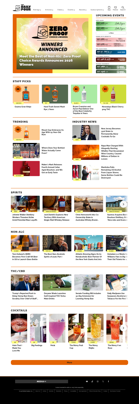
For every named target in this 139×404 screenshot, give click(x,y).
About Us (37, 391)
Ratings (36, 10)
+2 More (111, 33)
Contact (105, 391)
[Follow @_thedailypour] (103, 381)
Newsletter (58, 391)
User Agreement (83, 391)
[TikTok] (92, 381)
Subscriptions (97, 10)
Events (71, 10)
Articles (48, 10)
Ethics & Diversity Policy (95, 391)
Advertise (51, 391)
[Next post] (123, 204)
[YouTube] (87, 381)
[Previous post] (15, 204)
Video (59, 10)
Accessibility (73, 391)
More (69, 362)
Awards (82, 10)
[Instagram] (98, 381)
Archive (44, 391)
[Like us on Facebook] (108, 381)
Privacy (66, 391)
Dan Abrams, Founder (115, 391)
